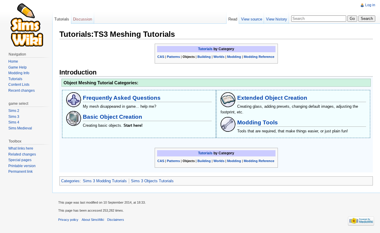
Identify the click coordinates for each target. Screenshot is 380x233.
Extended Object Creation (272, 98)
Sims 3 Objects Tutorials (152, 181)
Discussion (82, 19)
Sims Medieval (20, 128)
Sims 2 (13, 111)
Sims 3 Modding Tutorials (105, 181)
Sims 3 (13, 117)
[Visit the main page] (26, 23)
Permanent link (20, 171)
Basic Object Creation (112, 117)
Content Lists (18, 85)
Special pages (19, 160)
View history (276, 19)
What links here (20, 148)
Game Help (17, 67)
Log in (370, 5)
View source (251, 19)
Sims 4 (13, 122)
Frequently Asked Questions (122, 98)
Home (13, 61)
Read (232, 19)
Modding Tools (257, 122)
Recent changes (21, 90)
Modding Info (18, 73)
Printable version (22, 166)
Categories (70, 181)
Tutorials (205, 49)
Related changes (22, 154)
